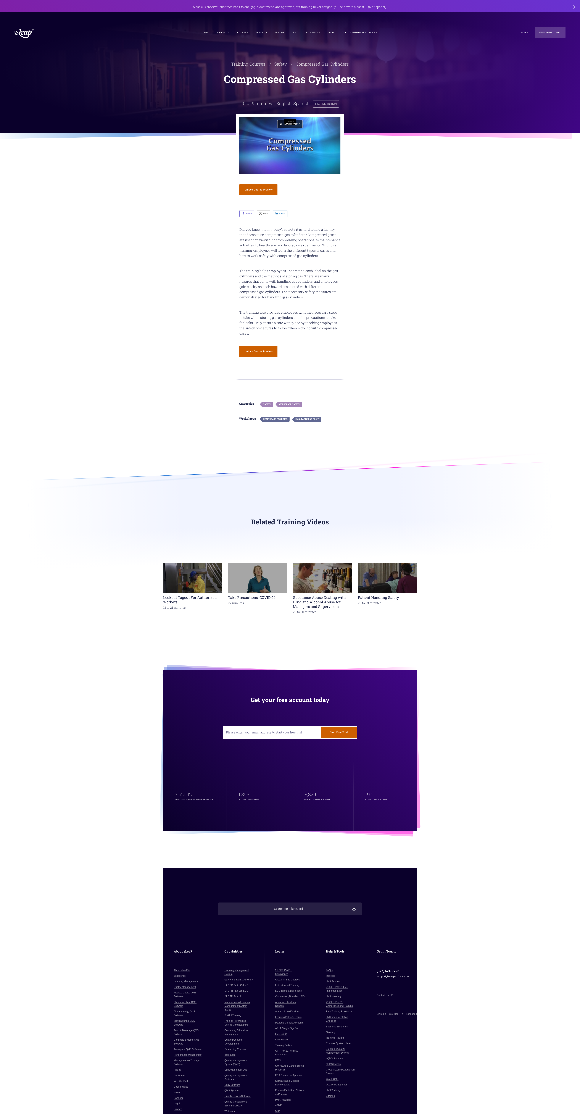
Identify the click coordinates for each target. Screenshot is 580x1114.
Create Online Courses (287, 979)
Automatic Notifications (287, 1011)
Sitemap (330, 1096)
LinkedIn (381, 1014)
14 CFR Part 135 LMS (236, 991)
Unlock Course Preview (258, 189)
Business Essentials (337, 1026)
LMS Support (333, 981)
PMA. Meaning (283, 1099)
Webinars (229, 1111)
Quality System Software (237, 1096)
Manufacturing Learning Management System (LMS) (237, 1006)
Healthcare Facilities (275, 419)
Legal (177, 1103)
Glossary (330, 1032)
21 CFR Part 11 (232, 996)
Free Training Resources (339, 1011)
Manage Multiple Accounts (289, 1022)
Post (265, 213)
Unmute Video (291, 124)
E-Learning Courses (235, 1049)
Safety (280, 64)
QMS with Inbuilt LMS (236, 1070)
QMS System (231, 1090)
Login (524, 32)
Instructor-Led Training (287, 985)
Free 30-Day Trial (550, 32)
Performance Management (188, 1055)
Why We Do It (181, 1081)
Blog (331, 32)
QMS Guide (281, 1039)
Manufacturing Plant (307, 419)
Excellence (180, 976)
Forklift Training (232, 1015)
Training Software (284, 1045)
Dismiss (574, 7)
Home (206, 32)
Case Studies (181, 1086)
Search (354, 908)
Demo (295, 32)
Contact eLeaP (385, 995)
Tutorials (330, 976)
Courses (242, 32)
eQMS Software (334, 1058)
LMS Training (333, 1090)
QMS (278, 1060)
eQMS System (333, 1064)
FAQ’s (329, 970)
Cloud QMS (332, 1079)
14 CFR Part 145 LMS (236, 985)
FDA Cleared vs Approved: (289, 1075)
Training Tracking (335, 1038)
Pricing (279, 32)
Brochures (229, 1055)
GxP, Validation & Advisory (238, 979)
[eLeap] (39, 33)
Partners (178, 1098)
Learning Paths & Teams (288, 1017)
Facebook (411, 1014)
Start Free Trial (339, 732)
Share (249, 213)
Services (261, 32)
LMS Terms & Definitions (288, 991)
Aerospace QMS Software (187, 1049)
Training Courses (248, 64)
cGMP (278, 1105)
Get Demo (179, 1075)
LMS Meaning (333, 996)
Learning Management (186, 981)
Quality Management (185, 987)
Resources (313, 32)
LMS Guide (281, 1034)
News (177, 1092)
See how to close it (351, 7)
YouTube (393, 1014)
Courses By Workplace (338, 1043)
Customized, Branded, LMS (290, 996)
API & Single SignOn (286, 1028)
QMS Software (232, 1085)
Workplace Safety (289, 404)
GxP (277, 1111)
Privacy (178, 1109)
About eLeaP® (182, 970)
